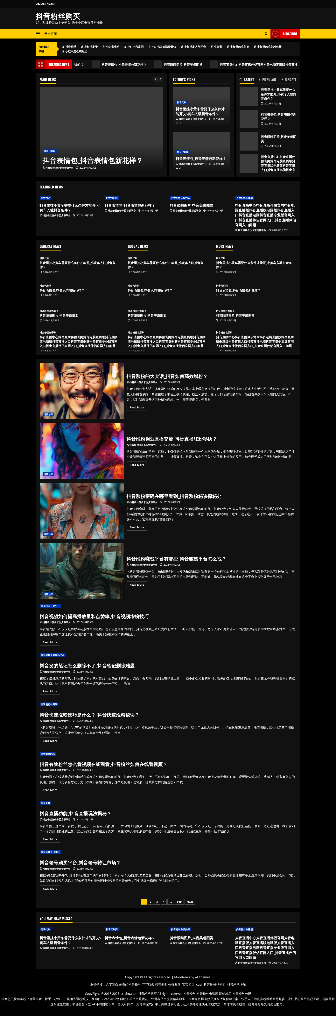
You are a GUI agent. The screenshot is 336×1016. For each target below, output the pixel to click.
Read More (138, 408)
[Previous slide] (155, 79)
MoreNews (182, 977)
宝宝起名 (188, 984)
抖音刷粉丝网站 (49, 704)
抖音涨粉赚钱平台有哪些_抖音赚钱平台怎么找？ (82, 571)
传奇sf (123, 984)
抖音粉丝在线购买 (180, 197)
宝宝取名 (148, 984)
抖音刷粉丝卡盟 (215, 984)
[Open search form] (266, 34)
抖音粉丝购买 (58, 15)
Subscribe (290, 33)
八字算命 (112, 984)
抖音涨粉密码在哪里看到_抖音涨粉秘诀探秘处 (82, 511)
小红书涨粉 (112, 46)
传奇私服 (174, 984)
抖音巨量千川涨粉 (50, 852)
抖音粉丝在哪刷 (244, 197)
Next (190, 901)
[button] (38, 33)
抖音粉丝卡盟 (241, 993)
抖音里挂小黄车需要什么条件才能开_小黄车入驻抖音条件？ (249, 96)
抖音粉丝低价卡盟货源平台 (60, 167)
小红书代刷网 (135, 46)
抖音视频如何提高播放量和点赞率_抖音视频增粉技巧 (94, 615)
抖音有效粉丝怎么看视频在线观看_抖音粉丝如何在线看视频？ (103, 763)
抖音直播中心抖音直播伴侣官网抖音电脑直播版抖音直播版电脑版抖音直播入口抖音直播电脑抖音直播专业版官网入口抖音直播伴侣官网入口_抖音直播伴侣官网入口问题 (249, 163)
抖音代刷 (181, 102)
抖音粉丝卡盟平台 (50, 606)
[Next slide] (160, 79)
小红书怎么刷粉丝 (76, 51)
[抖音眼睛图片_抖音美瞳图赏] (200, 198)
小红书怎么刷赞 (239, 46)
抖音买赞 (45, 803)
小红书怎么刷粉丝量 (269, 46)
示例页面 (50, 33)
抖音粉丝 (70, 46)
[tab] (247, 80)
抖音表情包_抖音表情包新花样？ (90, 64)
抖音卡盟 (161, 984)
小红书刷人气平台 (195, 46)
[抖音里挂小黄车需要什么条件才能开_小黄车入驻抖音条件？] (70, 198)
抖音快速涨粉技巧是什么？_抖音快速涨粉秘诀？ (89, 714)
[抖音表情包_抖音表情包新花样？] (101, 130)
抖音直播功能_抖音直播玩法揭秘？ (75, 812)
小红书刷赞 (91, 46)
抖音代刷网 (50, 151)
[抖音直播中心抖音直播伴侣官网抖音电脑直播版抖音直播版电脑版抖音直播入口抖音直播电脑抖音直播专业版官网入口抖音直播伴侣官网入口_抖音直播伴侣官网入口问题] (265, 198)
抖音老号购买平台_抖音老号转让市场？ (80, 862)
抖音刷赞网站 (48, 753)
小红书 (218, 46)
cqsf (199, 984)
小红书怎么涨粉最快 (164, 46)
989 (179, 901)
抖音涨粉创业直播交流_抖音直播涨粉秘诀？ (82, 451)
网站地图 (225, 993)
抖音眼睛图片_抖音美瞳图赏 (149, 64)
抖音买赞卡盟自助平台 (52, 655)
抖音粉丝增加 (236, 984)
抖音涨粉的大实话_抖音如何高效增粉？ (82, 391)
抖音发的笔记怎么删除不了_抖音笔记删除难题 (87, 665)
